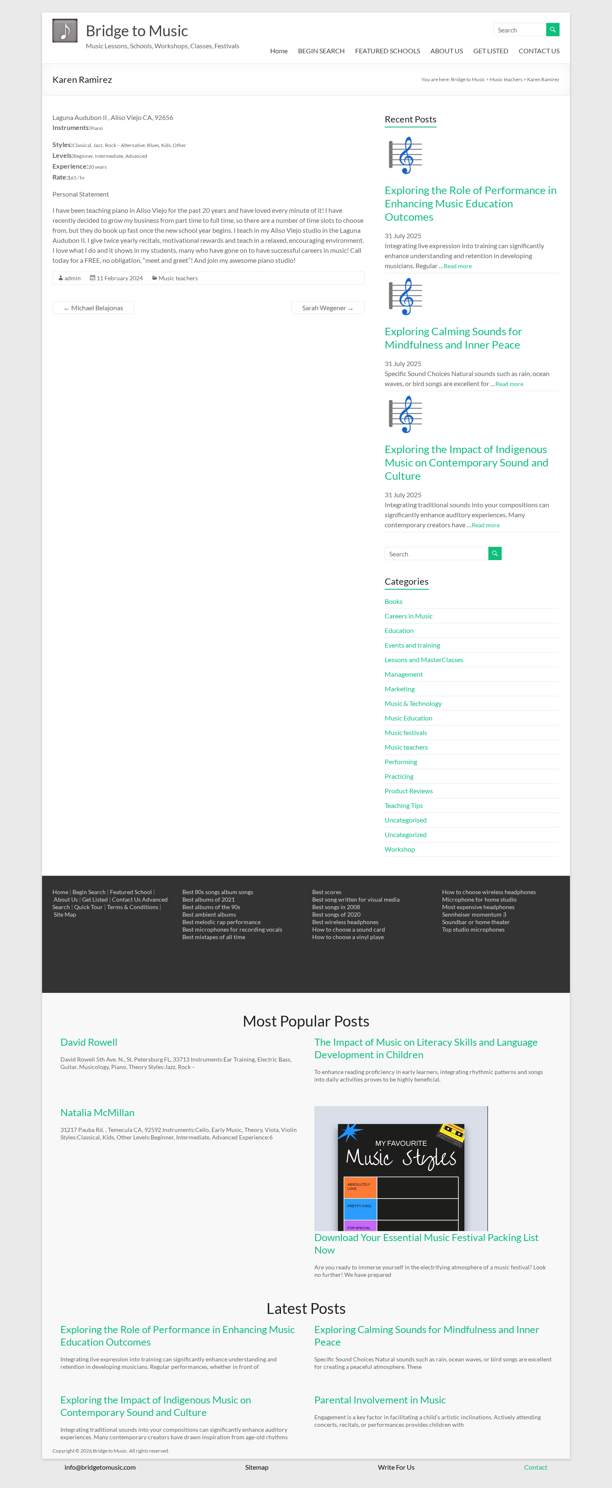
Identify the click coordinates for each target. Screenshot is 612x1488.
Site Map (65, 914)
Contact (535, 1467)
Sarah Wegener (328, 308)
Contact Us (126, 899)
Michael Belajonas (93, 308)
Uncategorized (406, 834)
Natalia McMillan (97, 1112)
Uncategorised (406, 820)
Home (279, 51)
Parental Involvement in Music (380, 1399)
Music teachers (178, 278)
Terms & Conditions (132, 906)
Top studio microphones (473, 929)
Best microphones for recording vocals (232, 929)
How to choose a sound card (348, 929)
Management (404, 674)
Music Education (409, 718)
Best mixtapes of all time (213, 936)
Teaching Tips (404, 805)
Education (399, 630)
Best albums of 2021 (208, 899)
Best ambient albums (209, 914)
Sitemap (257, 1467)
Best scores (326, 891)
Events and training (412, 645)
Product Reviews (409, 791)
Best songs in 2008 (336, 906)
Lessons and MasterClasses (424, 659)
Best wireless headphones (345, 921)
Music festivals (406, 732)
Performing (401, 761)
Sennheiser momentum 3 (474, 914)
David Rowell (88, 1042)
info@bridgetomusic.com (100, 1467)
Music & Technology (413, 703)
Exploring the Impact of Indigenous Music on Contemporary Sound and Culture (467, 462)
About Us (66, 899)
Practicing (399, 776)
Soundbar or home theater (476, 921)
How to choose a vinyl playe (348, 936)
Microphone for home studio (479, 899)
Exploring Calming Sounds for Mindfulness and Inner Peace (453, 337)
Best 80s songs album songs (217, 891)
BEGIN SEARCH (321, 51)
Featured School (131, 891)
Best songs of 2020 (336, 914)
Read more (458, 265)
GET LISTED (490, 51)
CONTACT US (539, 51)
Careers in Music (409, 616)
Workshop (400, 849)
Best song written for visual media (356, 899)
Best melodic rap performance (221, 921)
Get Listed (95, 899)
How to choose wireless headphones (489, 891)
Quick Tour (88, 906)
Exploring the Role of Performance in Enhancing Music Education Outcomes (471, 203)
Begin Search (89, 891)
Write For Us (396, 1467)
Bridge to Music (137, 30)
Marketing (400, 689)
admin (73, 278)
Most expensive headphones (478, 906)
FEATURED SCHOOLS (387, 51)
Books (394, 601)
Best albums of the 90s (211, 906)
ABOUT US (446, 51)
